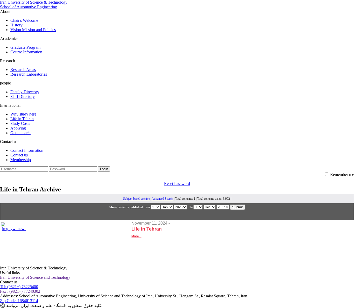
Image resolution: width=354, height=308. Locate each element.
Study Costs (20, 123)
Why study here (23, 114)
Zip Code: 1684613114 (19, 300)
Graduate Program (25, 47)
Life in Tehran (22, 119)
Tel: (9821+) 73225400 (19, 286)
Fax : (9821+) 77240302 (20, 291)
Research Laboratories (28, 74)
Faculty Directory (24, 92)
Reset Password (177, 183)
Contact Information (26, 150)
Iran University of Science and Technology (35, 277)
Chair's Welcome (24, 20)
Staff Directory (22, 96)
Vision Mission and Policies (33, 29)
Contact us (19, 155)
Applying (18, 128)
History (16, 25)
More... (136, 236)
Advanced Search (162, 198)
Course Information (26, 52)
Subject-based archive (136, 198)
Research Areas (23, 69)
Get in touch (20, 133)
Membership (20, 159)
